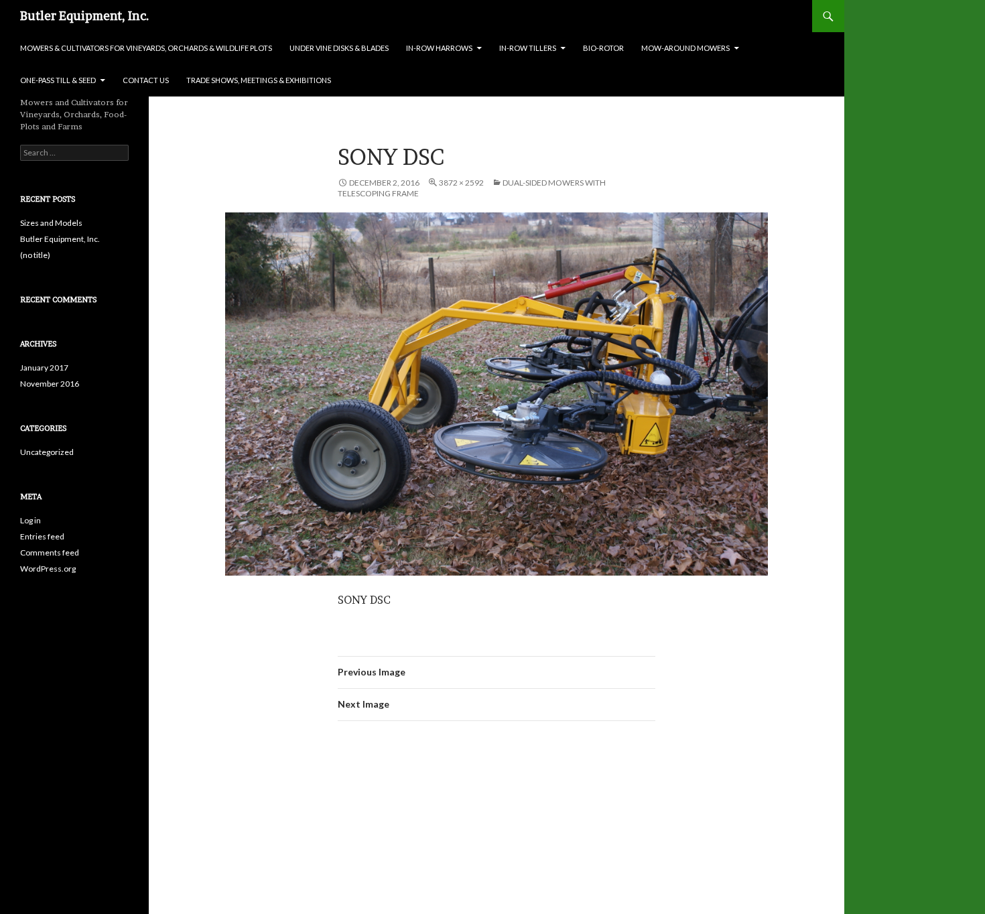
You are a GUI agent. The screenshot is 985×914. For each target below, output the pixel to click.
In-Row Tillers (527, 48)
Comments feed (49, 552)
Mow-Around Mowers (685, 48)
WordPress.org (48, 569)
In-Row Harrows (439, 48)
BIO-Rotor (603, 48)
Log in (30, 520)
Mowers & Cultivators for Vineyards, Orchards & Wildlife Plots (146, 48)
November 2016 (49, 384)
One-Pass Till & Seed (58, 80)
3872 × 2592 (461, 183)
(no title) (35, 255)
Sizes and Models (51, 223)
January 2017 (44, 368)
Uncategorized (47, 452)
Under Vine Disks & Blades (339, 48)
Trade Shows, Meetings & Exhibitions (258, 80)
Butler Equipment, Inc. (84, 16)
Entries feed (42, 536)
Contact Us (146, 80)
